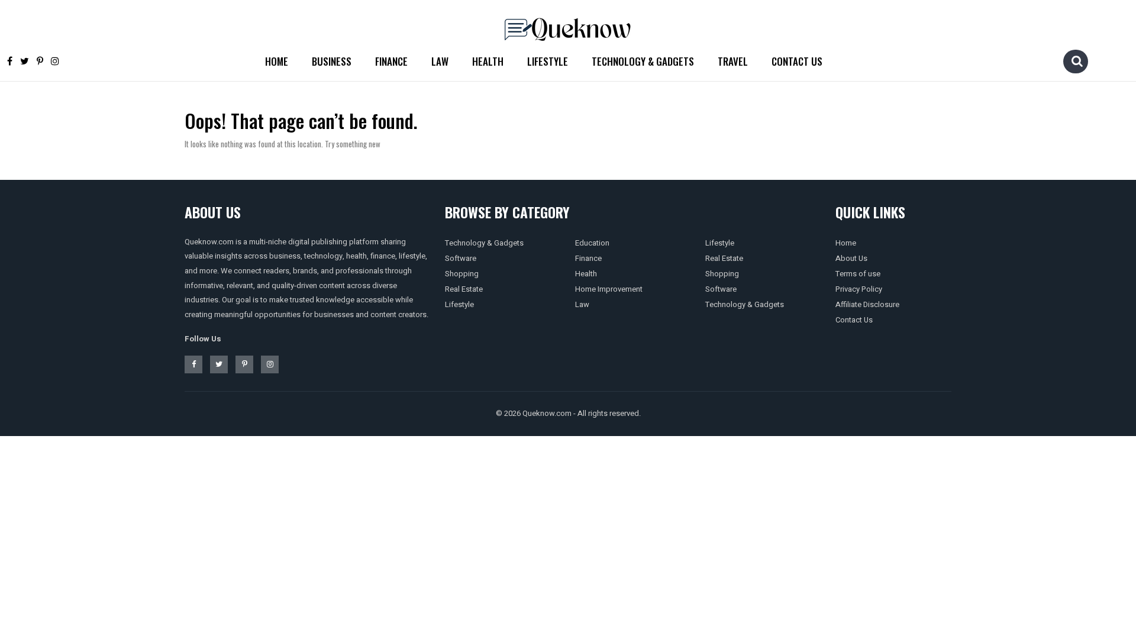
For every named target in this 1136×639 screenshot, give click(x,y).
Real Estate (464, 289)
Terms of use (857, 273)
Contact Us (797, 61)
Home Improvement (609, 289)
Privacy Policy (858, 289)
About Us (851, 258)
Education (592, 242)
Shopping (462, 273)
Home (276, 61)
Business (331, 61)
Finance (391, 61)
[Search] (1077, 61)
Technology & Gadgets (643, 61)
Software (460, 258)
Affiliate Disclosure (867, 304)
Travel (733, 61)
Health (488, 61)
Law (439, 61)
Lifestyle (547, 61)
